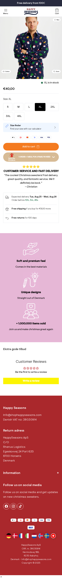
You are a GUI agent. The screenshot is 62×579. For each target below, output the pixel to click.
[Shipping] (31, 209)
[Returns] (31, 218)
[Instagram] (6, 506)
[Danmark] (15, 535)
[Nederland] (34, 535)
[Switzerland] (53, 535)
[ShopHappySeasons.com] (31, 11)
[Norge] (40, 535)
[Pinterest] (13, 506)
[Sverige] (46, 535)
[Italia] (27, 535)
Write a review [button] (31, 381)
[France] (21, 535)
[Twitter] (20, 506)
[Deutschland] (8, 535)
